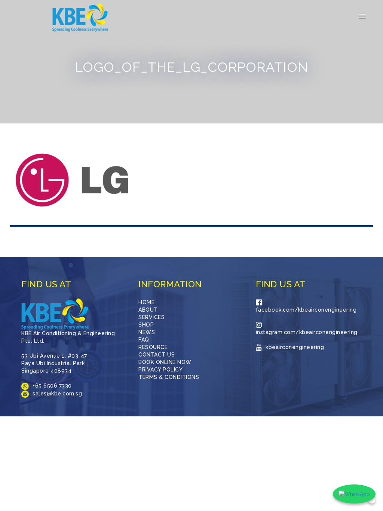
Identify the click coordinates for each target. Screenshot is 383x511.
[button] (362, 16)
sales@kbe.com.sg (57, 394)
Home (146, 302)
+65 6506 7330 (52, 386)
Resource (153, 347)
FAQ (143, 340)
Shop (146, 325)
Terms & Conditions (168, 377)
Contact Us (156, 355)
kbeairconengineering (295, 347)
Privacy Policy (160, 370)
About (148, 310)
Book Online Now (165, 362)
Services (151, 317)
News (146, 332)
